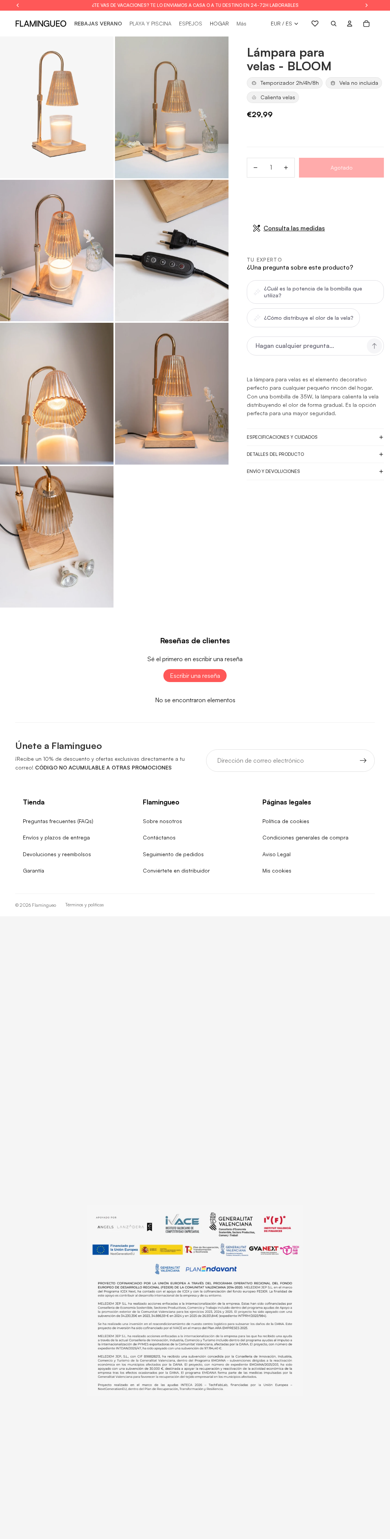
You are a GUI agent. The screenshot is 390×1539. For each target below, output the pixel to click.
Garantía (33, 870)
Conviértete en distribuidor (176, 870)
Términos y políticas (84, 905)
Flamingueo (44, 905)
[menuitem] (241, 23)
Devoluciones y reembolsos (57, 854)
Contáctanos (159, 837)
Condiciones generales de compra (305, 837)
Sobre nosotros (162, 821)
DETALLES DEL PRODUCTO (275, 454)
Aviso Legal (276, 854)
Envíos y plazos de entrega (56, 837)
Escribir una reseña (195, 675)
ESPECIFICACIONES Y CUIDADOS (282, 437)
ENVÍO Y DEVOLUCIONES (273, 471)
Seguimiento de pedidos (173, 854)
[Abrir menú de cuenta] (349, 23)
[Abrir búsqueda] (333, 23)
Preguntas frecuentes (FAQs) (58, 821)
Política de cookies (285, 821)
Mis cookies (276, 870)
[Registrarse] (363, 761)
